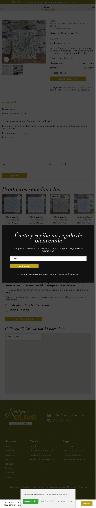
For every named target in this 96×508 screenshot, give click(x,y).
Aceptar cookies (30, 501)
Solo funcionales (47, 501)
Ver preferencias (65, 501)
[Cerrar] (93, 222)
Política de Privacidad (68, 274)
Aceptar (86, 504)
